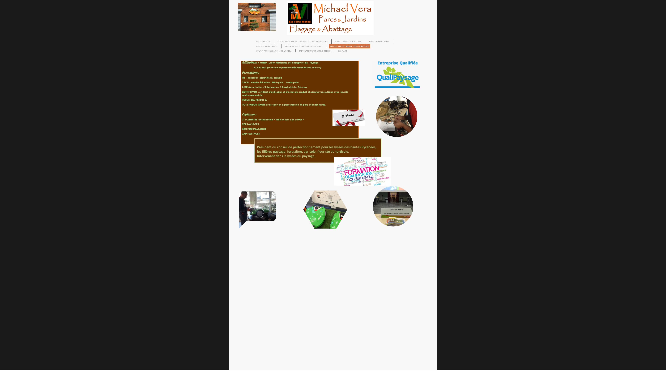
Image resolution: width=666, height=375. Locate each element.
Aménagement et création (348, 41)
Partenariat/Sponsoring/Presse (314, 51)
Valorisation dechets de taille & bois (303, 46)
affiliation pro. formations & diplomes (349, 46)
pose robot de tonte (267, 46)
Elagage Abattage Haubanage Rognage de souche (303, 41)
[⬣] (325, 242)
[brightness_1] (396, 147)
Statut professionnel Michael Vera (274, 51)
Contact (342, 51)
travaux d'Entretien (379, 41)
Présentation (263, 41)
